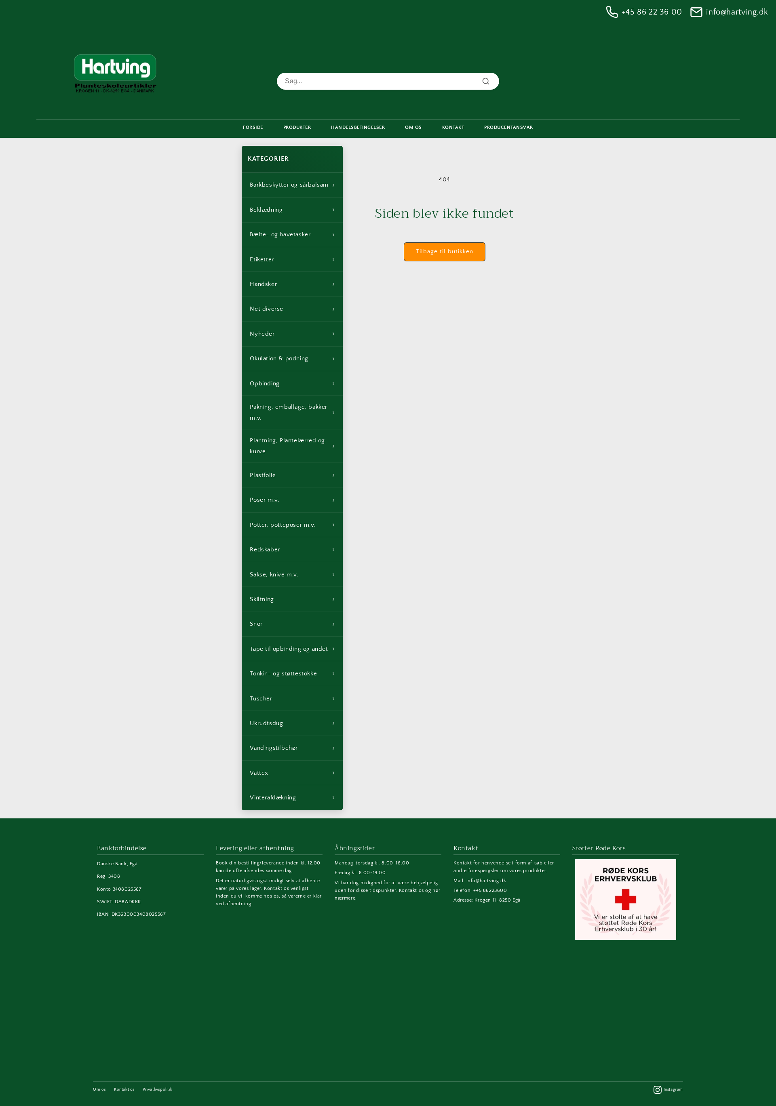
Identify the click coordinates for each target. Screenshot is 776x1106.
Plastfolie (292, 475)
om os (413, 127)
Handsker (292, 284)
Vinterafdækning (292, 797)
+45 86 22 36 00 (652, 12)
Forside (253, 127)
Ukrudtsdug (292, 723)
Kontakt (453, 127)
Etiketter (292, 259)
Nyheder (292, 334)
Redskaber (292, 549)
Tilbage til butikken (444, 251)
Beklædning (292, 210)
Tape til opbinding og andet (292, 649)
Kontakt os (124, 1089)
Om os (99, 1089)
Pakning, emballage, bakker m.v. (292, 412)
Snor (292, 624)
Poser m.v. (292, 500)
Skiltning (292, 599)
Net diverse (292, 309)
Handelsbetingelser (358, 127)
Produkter (297, 127)
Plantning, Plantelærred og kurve (292, 446)
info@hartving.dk (737, 12)
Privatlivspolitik (157, 1089)
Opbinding (292, 383)
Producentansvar (508, 127)
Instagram (673, 1089)
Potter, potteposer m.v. (292, 525)
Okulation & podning (292, 359)
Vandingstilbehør (292, 748)
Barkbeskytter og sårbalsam (292, 185)
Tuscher (292, 698)
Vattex (292, 773)
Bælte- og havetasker (292, 235)
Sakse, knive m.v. (292, 574)
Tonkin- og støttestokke (292, 673)
